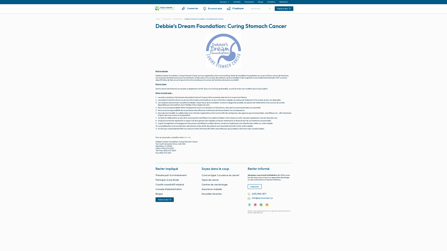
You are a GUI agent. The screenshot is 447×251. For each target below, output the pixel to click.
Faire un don (282, 8)
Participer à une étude (167, 179)
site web (187, 137)
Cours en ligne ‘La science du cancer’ (221, 175)
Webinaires (283, 2)
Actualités (237, 2)
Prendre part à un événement (171, 175)
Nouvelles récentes (212, 193)
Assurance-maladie (212, 189)
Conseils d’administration (169, 189)
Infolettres (271, 2)
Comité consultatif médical (170, 184)
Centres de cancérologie (215, 184)
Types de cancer (210, 179)
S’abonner (254, 186)
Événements (249, 2)
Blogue (260, 2)
